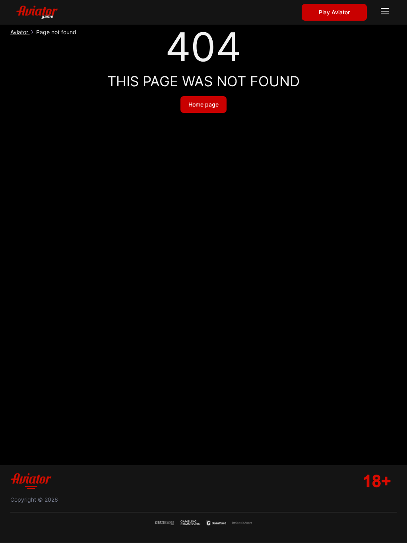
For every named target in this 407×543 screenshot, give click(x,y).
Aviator (20, 32)
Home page (203, 104)
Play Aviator (334, 12)
